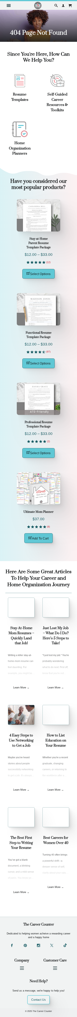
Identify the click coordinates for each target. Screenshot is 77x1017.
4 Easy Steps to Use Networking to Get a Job (21, 740)
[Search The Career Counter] (56, 5)
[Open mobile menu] (22, 968)
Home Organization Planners (20, 148)
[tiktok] (65, 946)
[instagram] (38, 946)
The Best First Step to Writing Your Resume (21, 843)
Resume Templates (19, 97)
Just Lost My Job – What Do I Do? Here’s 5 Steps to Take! (56, 635)
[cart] (70, 5)
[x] (51, 946)
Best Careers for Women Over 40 (55, 840)
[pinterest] (25, 946)
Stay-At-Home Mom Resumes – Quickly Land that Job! (21, 635)
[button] (38, 274)
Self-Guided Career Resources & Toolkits (57, 102)
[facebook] (11, 946)
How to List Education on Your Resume (55, 740)
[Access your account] (63, 5)
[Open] (8, 5)
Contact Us (38, 999)
